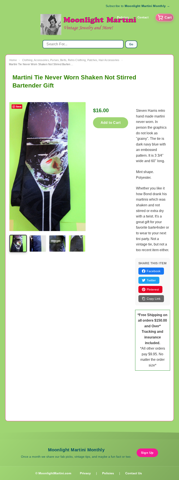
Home (13, 60)
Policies (123, 17)
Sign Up (147, 452)
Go (131, 44)
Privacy (85, 473)
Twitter (151, 280)
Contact (143, 17)
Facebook (153, 271)
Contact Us (133, 473)
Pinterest (153, 289)
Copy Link (153, 298)
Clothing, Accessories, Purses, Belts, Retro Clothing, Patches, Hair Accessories (70, 60)
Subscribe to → (138, 6)
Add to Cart (110, 122)
